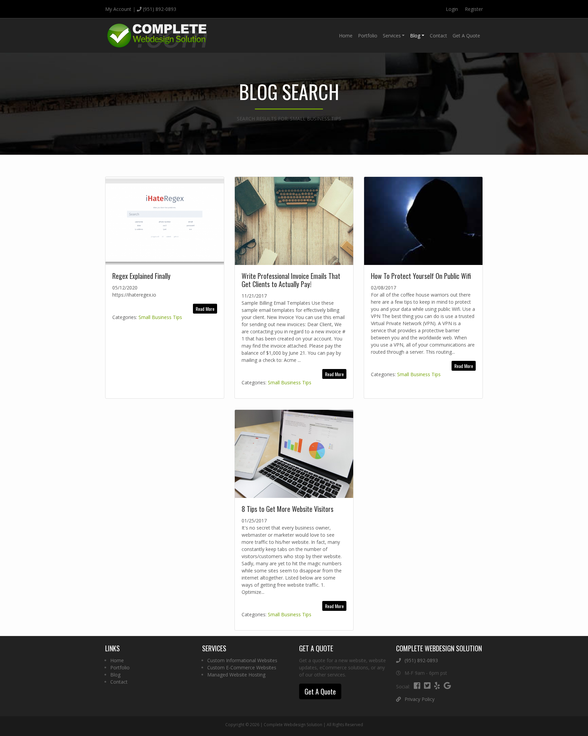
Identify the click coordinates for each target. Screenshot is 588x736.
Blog (115, 674)
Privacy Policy (419, 699)
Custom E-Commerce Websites (241, 667)
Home (346, 35)
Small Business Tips (160, 317)
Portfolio (367, 35)
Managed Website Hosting (236, 674)
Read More (205, 308)
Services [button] (392, 35)
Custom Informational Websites (242, 660)
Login (452, 9)
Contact (438, 35)
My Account (118, 9)
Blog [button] (415, 35)
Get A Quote (466, 35)
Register (474, 9)
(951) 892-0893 (159, 9)
